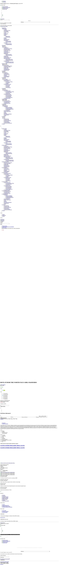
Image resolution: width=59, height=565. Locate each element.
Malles (5, 35)
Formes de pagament (5, 496)
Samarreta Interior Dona (9, 60)
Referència (2, 400)
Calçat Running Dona (7, 98)
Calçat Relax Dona (8, 92)
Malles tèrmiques (8, 41)
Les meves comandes (5, 511)
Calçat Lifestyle (6, 174)
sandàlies (7, 83)
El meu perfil (4, 510)
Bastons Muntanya (6, 110)
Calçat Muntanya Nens (7, 101)
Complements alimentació (9, 197)
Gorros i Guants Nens (7, 66)
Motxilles (5, 113)
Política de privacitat (5, 498)
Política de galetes (4, 499)
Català (6, 9)
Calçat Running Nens (7, 103)
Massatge (5, 75)
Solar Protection (6, 114)
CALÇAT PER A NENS (6, 100)
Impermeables (6, 33)
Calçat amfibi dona (8, 95)
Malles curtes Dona (9, 54)
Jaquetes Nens (6, 67)
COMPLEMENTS (5, 105)
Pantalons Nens (6, 68)
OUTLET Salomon (7, 122)
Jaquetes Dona (6, 52)
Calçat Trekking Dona (9, 97)
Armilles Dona (6, 47)
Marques (3, 210)
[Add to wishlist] (0, 407)
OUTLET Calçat (6, 119)
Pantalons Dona (6, 155)
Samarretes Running (9, 44)
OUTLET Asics (6, 205)
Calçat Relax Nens (6, 102)
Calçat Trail (7, 86)
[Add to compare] (0, 408)
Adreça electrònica (3, 555)
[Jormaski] (4, 1)
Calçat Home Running (7, 173)
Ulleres (5, 115)
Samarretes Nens (6, 70)
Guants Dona (6, 51)
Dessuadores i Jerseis (7, 30)
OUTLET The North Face (8, 209)
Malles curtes (8, 36)
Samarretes (5, 42)
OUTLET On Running (7, 120)
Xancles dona (8, 93)
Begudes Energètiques (9, 108)
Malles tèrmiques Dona (9, 59)
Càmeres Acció (6, 73)
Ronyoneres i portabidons (8, 202)
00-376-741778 (2, 517)
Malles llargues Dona (9, 55)
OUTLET (3, 118)
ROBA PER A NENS (5, 65)
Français (6, 8)
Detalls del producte (5, 423)
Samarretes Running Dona (10, 62)
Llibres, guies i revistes (7, 111)
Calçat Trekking (8, 87)
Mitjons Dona (6, 154)
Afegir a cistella (3, 406)
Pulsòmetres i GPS (6, 170)
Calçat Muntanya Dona (7, 94)
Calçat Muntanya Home (7, 84)
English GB (8, 7)
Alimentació (6, 106)
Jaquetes (5, 34)
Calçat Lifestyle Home (9, 81)
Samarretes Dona (6, 159)
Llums (5, 112)
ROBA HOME (4, 28)
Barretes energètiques (9, 107)
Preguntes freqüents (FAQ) (6, 506)
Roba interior (6, 40)
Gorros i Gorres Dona (7, 50)
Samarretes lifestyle (9, 43)
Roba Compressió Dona (7, 57)
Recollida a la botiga (5, 497)
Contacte (3, 504)
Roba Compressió (6, 39)
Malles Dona (6, 53)
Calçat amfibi (8, 85)
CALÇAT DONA (5, 181)
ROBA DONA (4, 145)
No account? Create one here (4, 561)
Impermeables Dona (7, 150)
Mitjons (5, 37)
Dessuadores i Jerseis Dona (8, 48)
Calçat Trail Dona (8, 96)
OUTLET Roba (6, 121)
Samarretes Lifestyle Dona (10, 61)
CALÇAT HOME (5, 79)
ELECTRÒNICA (4, 72)
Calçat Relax (8, 82)
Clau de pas (2, 557)
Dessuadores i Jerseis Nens (8, 162)
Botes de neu (8, 178)
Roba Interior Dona (7, 58)
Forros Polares (6, 31)
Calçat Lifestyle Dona (7, 90)
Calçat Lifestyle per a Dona (10, 91)
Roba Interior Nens (7, 69)
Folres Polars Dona (7, 49)
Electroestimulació (6, 74)
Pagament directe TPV (5, 505)
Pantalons (5, 38)
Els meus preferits (4, 512)
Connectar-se (2, 219)
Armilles (5, 29)
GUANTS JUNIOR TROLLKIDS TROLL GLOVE (12, 445)
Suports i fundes (6, 76)
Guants (5, 132)
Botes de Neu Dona (9, 186)
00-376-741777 (2, 522)
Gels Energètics (8, 109)
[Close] (0, 126)
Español (6, 6)
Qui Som (3, 495)
